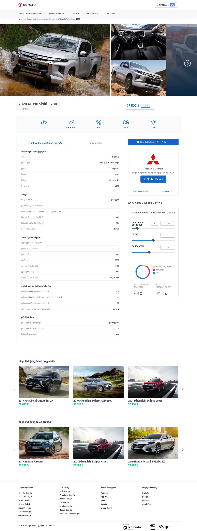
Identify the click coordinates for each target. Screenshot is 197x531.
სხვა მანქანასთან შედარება (153, 142)
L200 (78, 19)
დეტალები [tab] (95, 143)
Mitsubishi (71, 19)
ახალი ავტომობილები (29, 14)
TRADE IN (75, 14)
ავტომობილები (29, 19)
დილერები (92, 14)
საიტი (166, 192)
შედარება (165, 5)
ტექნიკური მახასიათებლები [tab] (45, 143)
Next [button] (185, 59)
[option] (55, 60)
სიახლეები (110, 14)
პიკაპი (63, 19)
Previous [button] (4, 59)
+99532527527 (153, 179)
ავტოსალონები (56, 14)
